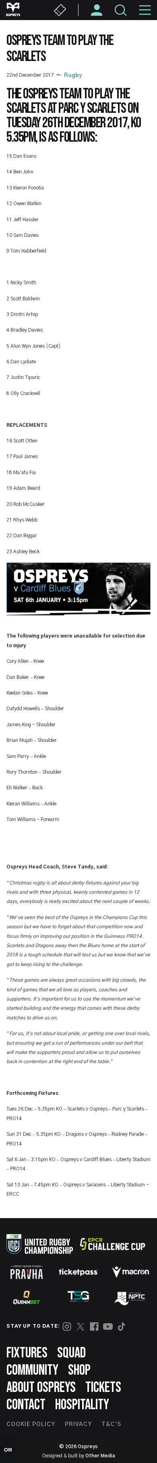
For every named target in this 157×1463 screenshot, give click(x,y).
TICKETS (103, 1387)
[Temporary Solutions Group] (78, 1298)
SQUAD (71, 1353)
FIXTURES (27, 1353)
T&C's (111, 1424)
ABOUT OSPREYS (41, 1387)
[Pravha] (26, 1272)
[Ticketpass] (78, 1272)
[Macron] (130, 1272)
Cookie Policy (30, 1424)
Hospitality (82, 1405)
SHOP (79, 1370)
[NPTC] (130, 1297)
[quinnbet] (26, 1297)
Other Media (100, 1455)
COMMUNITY (32, 1370)
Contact (25, 1405)
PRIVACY (78, 1424)
